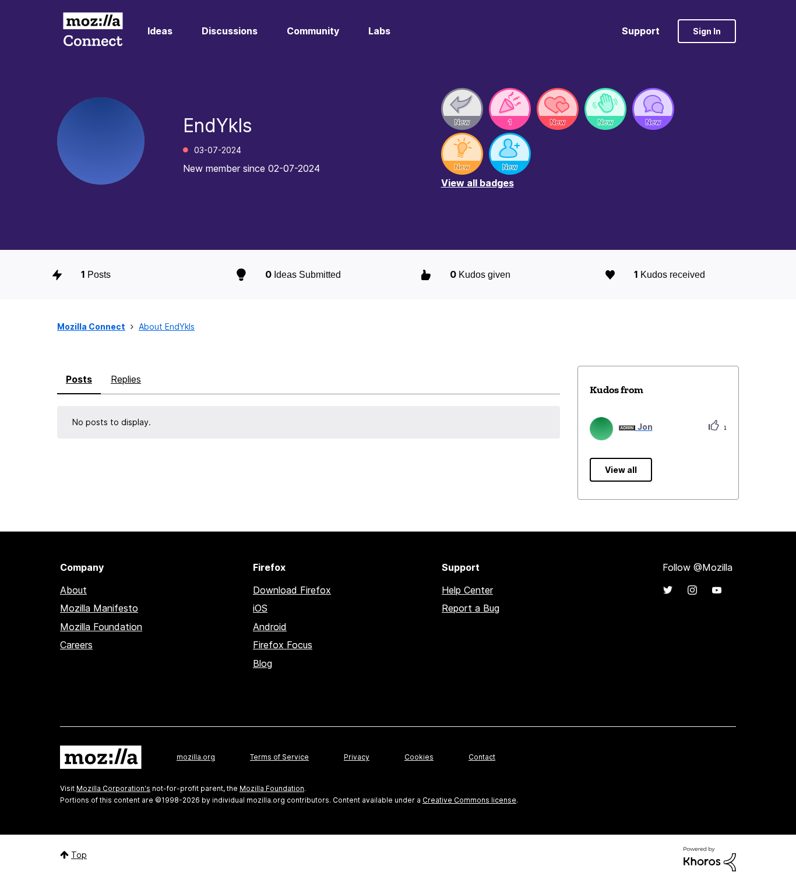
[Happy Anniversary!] (510, 109)
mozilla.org (196, 757)
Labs (379, 31)
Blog (262, 663)
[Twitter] (668, 590)
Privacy (356, 757)
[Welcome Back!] (605, 109)
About (73, 590)
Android (270, 627)
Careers (76, 645)
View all (621, 470)
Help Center (467, 590)
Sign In (707, 31)
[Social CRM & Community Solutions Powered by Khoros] (710, 858)
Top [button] (79, 855)
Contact (482, 757)
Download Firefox (292, 590)
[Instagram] (692, 590)
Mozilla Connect (92, 31)
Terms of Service (279, 757)
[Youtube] (717, 590)
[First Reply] (462, 109)
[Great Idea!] (462, 154)
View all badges (477, 183)
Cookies (419, 757)
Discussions (230, 31)
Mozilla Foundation (101, 627)
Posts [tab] (79, 379)
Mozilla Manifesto (99, 608)
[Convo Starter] (653, 109)
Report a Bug (470, 608)
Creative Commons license (469, 800)
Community (313, 31)
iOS (260, 608)
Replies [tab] (126, 379)
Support (641, 31)
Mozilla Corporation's (113, 788)
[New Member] (510, 154)
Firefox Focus (282, 645)
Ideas (159, 31)
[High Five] (558, 109)
